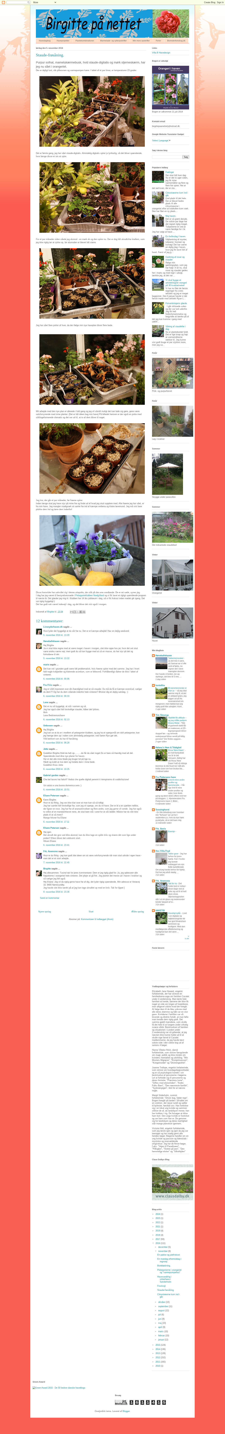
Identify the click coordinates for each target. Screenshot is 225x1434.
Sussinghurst (162, 809)
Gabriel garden (50, 775)
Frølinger (170, 172)
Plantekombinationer (84, 41)
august (161, 1310)
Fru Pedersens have (165, 777)
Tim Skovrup (162, 715)
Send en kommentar (49, 898)
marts (161, 1331)
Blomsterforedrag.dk (176, 41)
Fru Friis (47, 685)
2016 (158, 1243)
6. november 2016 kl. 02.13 (56, 719)
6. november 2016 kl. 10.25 (56, 769)
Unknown (48, 725)
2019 (158, 1230)
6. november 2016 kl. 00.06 (56, 679)
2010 (158, 1366)
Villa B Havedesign (161, 52)
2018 (158, 1235)
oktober (162, 1302)
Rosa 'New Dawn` (176, 750)
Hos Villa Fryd (162, 851)
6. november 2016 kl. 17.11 (56, 822)
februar (161, 1335)
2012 (158, 1357)
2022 (158, 1222)
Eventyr (171, 831)
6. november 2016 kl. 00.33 (56, 696)
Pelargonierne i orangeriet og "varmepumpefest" (169, 1271)
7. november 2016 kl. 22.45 (56, 862)
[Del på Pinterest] (84, 612)
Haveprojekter (63, 41)
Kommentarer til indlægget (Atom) (97, 919)
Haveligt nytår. (174, 913)
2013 (158, 1353)
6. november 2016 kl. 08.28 (56, 742)
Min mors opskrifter (141, 41)
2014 (158, 1349)
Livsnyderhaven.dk (53, 627)
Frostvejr (161, 1286)
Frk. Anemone (50, 851)
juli (159, 1314)
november (163, 1251)
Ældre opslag (137, 911)
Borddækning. (164, 1265)
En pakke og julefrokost (168, 1255)
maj (160, 1323)
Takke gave (173, 854)
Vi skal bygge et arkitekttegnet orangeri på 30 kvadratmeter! (176, 282)
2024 (158, 1214)
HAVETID (160, 910)
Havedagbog (45, 41)
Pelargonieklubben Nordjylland (89, 595)
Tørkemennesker (176, 658)
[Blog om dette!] (74, 612)
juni (160, 1319)
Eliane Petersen (51, 795)
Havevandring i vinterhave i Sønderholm (164, 1279)
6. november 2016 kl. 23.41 (56, 845)
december (163, 1247)
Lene (45, 702)
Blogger (126, 1411)
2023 (158, 1218)
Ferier (158, 41)
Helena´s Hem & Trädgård (168, 747)
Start (91, 911)
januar (161, 1339)
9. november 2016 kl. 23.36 (56, 892)
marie (46, 664)
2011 (158, 1361)
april (160, 1327)
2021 (158, 1226)
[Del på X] (77, 612)
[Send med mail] (71, 612)
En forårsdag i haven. (176, 236)
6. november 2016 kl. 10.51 (56, 789)
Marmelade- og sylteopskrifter (113, 41)
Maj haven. (171, 216)
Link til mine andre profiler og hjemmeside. (176, 782)
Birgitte (47, 868)
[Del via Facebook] (81, 612)
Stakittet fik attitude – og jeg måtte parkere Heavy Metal (177, 720)
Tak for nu (172, 883)
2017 (158, 1239)
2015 (158, 1345)
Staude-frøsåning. (165, 1290)
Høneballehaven (51, 641)
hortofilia (160, 685)
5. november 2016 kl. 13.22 (56, 658)
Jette (45, 749)
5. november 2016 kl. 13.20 (56, 635)
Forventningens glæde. (176, 303)
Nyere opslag (44, 911)
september (163, 1306)
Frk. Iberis (160, 829)
